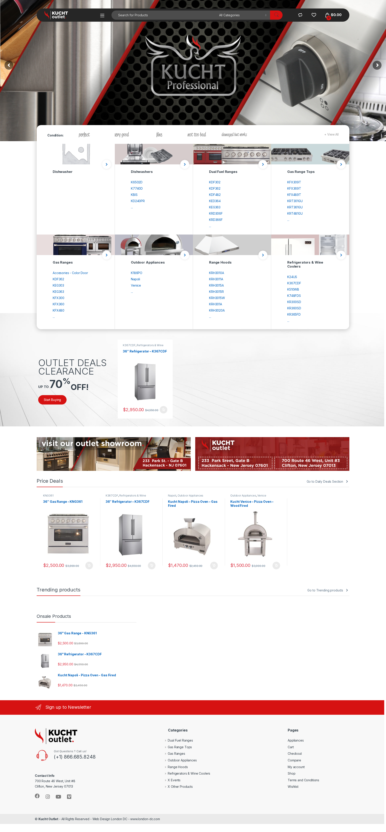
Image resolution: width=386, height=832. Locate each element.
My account (296, 767)
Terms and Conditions (303, 780)
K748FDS (294, 296)
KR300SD (294, 302)
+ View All (331, 134)
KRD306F (216, 213)
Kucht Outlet (48, 819)
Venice (136, 285)
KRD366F (216, 220)
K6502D (137, 182)
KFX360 (58, 304)
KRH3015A (216, 285)
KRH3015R (216, 291)
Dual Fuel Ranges (180, 740)
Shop (291, 773)
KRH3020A (217, 310)
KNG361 (48, 495)
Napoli (135, 279)
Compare (294, 760)
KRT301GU (295, 201)
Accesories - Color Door (70, 273)
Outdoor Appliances (190, 495)
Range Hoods (178, 767)
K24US (292, 277)
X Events (174, 780)
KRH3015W (217, 298)
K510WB (293, 289)
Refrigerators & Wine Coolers (143, 347)
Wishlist (293, 786)
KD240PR (138, 201)
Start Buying (52, 400)
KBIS (134, 195)
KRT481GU (295, 213)
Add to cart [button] (163, 410)
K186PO (136, 273)
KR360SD (294, 308)
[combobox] (164, 15)
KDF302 (214, 182)
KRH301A (215, 304)
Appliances (296, 740)
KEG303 (58, 285)
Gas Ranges (176, 753)
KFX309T (294, 182)
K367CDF (294, 283)
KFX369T (294, 188)
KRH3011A (216, 279)
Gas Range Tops (180, 747)
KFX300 (58, 298)
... (132, 207)
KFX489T (294, 195)
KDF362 (214, 188)
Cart (291, 747)
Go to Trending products (325, 590)
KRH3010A (216, 273)
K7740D (137, 188)
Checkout (295, 753)
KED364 (215, 201)
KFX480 (58, 310)
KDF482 (215, 195)
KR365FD (294, 314)
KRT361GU (295, 207)
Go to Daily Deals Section (325, 481)
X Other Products (180, 786)
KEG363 (214, 207)
